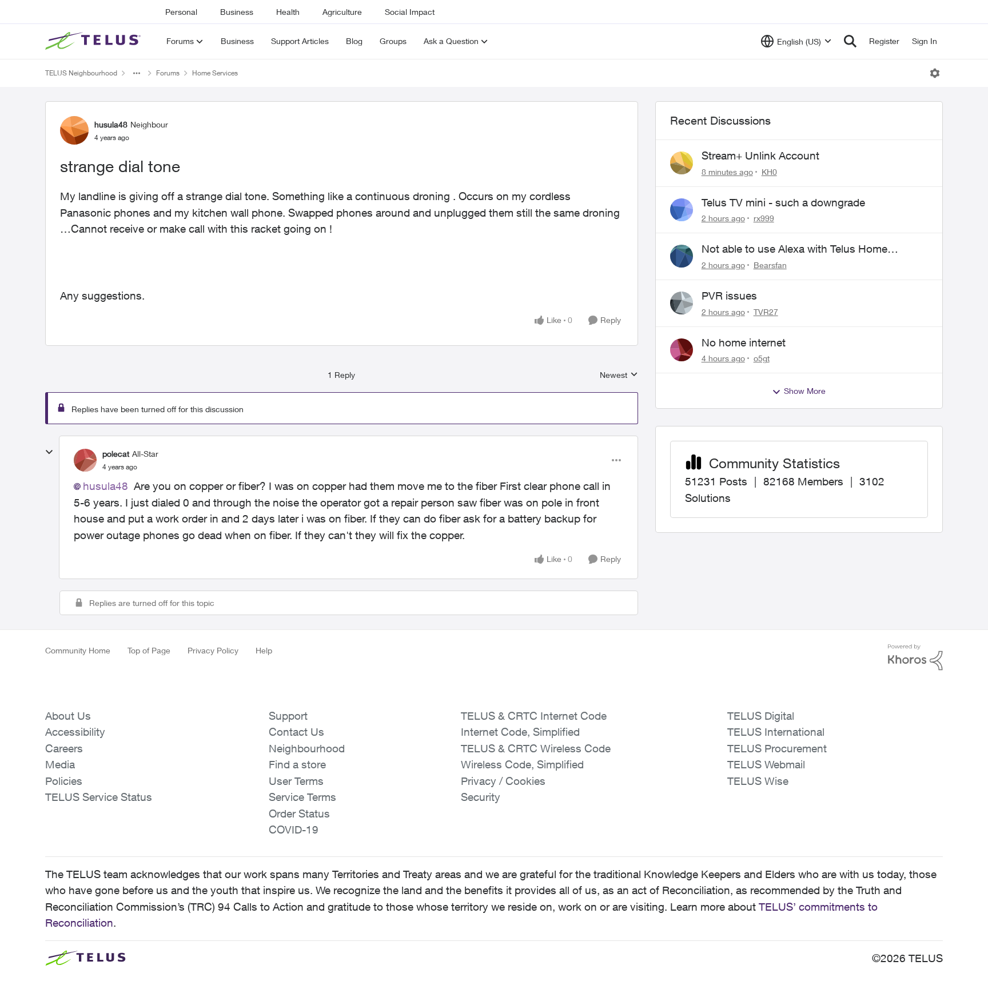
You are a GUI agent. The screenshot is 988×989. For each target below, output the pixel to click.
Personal (181, 12)
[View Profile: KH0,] (681, 162)
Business (236, 12)
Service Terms (302, 797)
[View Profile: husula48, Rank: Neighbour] (74, 130)
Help (264, 650)
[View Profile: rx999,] (681, 209)
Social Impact (410, 12)
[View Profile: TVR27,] (681, 303)
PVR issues (729, 295)
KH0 (769, 172)
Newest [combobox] (619, 375)
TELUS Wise (757, 781)
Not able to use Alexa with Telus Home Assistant (794, 249)
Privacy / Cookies (503, 781)
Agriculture (342, 12)
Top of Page (149, 650)
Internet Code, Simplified (520, 731)
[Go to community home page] (94, 41)
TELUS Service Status (98, 797)
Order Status (299, 813)
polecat (115, 453)
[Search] (850, 41)
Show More (805, 391)
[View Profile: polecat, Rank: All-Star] (85, 460)
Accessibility (75, 731)
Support (288, 715)
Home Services (215, 73)
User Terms (296, 781)
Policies (63, 781)
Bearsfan (770, 265)
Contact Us (296, 731)
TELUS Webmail (766, 764)
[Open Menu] (935, 73)
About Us (68, 715)
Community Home (77, 650)
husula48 (111, 124)
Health (288, 12)
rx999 (764, 218)
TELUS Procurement (777, 748)
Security (480, 797)
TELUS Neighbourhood (81, 73)
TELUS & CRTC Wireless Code (536, 748)
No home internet (744, 342)
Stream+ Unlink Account (760, 155)
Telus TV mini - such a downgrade (783, 202)
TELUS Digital (760, 715)
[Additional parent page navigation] (137, 73)
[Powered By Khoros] (915, 657)
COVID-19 (293, 829)
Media (60, 764)
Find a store (297, 764)
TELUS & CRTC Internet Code (534, 715)
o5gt (762, 358)
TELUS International (775, 731)
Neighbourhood (307, 748)
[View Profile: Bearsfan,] (681, 256)
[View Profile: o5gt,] (681, 349)
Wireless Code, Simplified (522, 764)
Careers (64, 748)
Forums (168, 73)
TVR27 (766, 312)
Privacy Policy (213, 650)
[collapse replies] (49, 452)
